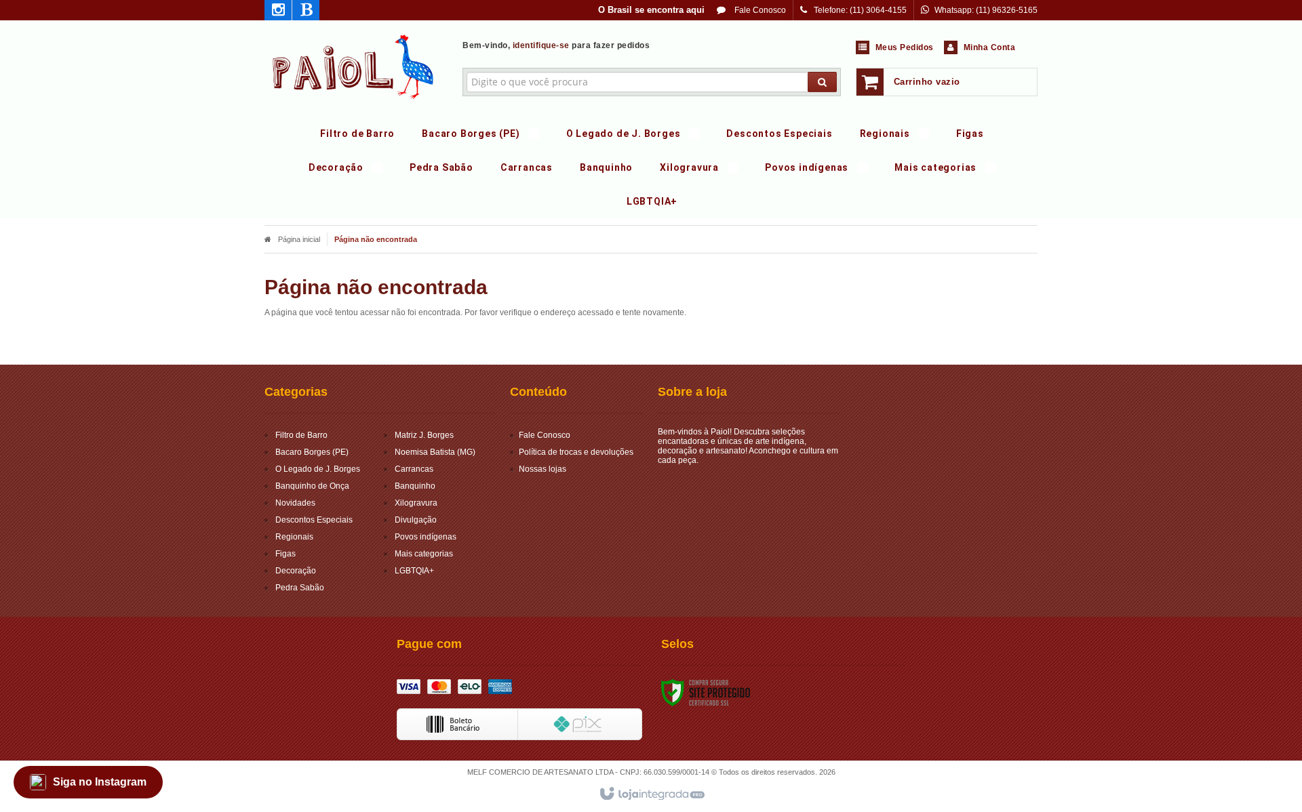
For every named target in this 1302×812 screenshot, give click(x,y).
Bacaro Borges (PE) (312, 452)
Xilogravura (416, 503)
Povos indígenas (425, 537)
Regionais (294, 537)
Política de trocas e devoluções (576, 452)
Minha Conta (990, 47)
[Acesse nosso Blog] (305, 12)
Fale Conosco (759, 10)
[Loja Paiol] (353, 65)
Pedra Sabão (299, 587)
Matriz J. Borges (424, 435)
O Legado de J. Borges (317, 469)
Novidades (295, 503)
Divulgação (416, 520)
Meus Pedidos (904, 47)
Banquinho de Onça (312, 486)
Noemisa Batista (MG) (435, 452)
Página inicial (299, 239)
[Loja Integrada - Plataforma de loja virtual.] (651, 794)
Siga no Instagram (99, 782)
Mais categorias (424, 554)
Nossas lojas (542, 469)
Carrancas (414, 469)
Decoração (295, 570)
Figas (285, 554)
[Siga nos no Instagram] (278, 12)
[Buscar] (822, 82)
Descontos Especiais (314, 520)
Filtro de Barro (301, 435)
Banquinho (415, 486)
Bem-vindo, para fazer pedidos (556, 45)
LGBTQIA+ (414, 570)
